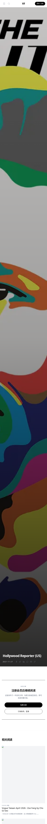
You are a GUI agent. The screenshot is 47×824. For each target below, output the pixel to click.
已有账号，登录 (23, 711)
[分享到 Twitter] (20, 662)
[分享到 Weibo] (27, 662)
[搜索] (9, 4)
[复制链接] (35, 662)
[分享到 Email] (31, 662)
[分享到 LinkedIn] (24, 662)
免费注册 (23, 705)
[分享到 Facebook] (16, 662)
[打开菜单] (4, 3)
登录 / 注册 (40, 4)
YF (23, 3)
